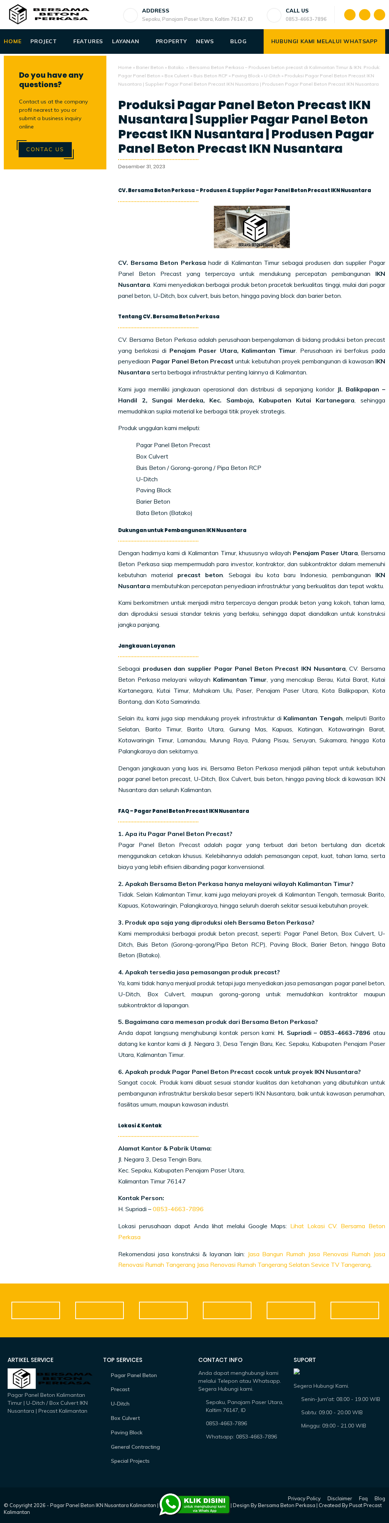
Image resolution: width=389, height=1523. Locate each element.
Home (12, 41)
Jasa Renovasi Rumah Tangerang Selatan (253, 1264)
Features (88, 41)
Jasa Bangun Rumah (276, 1254)
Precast (120, 1389)
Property (171, 41)
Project (43, 41)
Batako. (176, 67)
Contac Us (45, 149)
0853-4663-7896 (178, 1209)
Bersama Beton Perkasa (286, 1505)
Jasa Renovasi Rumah (339, 1254)
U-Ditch (272, 75)
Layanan (125, 41)
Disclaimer (339, 1498)
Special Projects (130, 1460)
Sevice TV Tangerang (340, 1264)
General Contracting (135, 1446)
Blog (238, 41)
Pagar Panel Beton (134, 1375)
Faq (363, 1498)
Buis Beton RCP (210, 75)
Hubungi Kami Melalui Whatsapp (324, 41)
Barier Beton (150, 67)
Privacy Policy (304, 1498)
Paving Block (246, 75)
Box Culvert (176, 75)
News (205, 41)
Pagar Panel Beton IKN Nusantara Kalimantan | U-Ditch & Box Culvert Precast (139, 1505)
